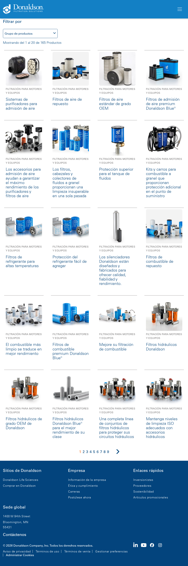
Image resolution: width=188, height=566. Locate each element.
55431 (7, 527)
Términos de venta (77, 551)
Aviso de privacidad (17, 551)
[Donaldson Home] (88, 9)
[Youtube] (145, 550)
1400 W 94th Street (16, 516)
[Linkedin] (137, 550)
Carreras (74, 491)
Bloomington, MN (15, 522)
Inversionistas (143, 479)
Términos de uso (47, 551)
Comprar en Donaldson (19, 485)
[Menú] (179, 9)
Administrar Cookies (20, 555)
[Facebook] (153, 550)
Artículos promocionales (150, 497)
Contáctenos (14, 534)
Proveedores (142, 485)
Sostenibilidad (143, 491)
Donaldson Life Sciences (20, 479)
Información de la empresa (87, 479)
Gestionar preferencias (111, 551)
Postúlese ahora (79, 497)
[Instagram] (162, 550)
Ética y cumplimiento (83, 485)
